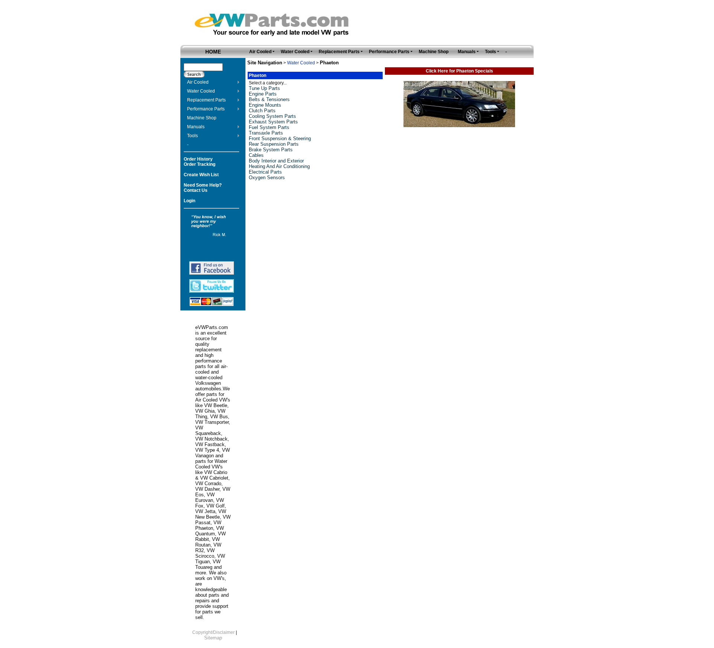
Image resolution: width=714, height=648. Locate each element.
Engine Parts (263, 94)
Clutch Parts (262, 110)
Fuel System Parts (269, 127)
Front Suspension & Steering (280, 138)
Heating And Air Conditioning (279, 166)
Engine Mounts (265, 105)
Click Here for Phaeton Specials (459, 71)
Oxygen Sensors (267, 177)
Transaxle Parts (266, 133)
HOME (213, 52)
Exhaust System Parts (273, 122)
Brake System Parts (271, 149)
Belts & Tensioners (269, 99)
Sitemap (213, 638)
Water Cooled (201, 91)
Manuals (196, 126)
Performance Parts (206, 109)
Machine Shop (201, 117)
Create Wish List (201, 174)
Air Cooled (198, 82)
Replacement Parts (206, 100)
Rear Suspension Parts (274, 144)
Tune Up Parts (264, 88)
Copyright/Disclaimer (213, 632)
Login (189, 200)
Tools (192, 135)
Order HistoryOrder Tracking (199, 162)
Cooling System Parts (272, 116)
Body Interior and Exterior (276, 161)
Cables (256, 155)
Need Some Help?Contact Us (203, 188)
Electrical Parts (265, 172)
